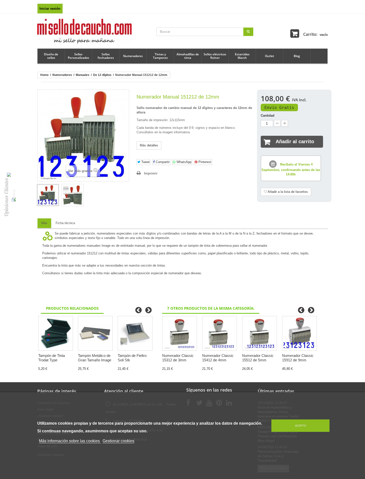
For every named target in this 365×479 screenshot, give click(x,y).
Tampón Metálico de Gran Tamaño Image (94, 357)
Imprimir (150, 173)
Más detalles (149, 145)
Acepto (300, 425)
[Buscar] (248, 32)
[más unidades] (284, 123)
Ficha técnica (65, 223)
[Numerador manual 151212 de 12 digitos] (48, 195)
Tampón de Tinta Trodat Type (51, 357)
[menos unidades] (277, 123)
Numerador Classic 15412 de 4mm (218, 357)
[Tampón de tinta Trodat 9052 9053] (55, 333)
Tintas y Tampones (160, 56)
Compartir (162, 162)
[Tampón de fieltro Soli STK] (135, 333)
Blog (297, 56)
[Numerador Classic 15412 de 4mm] (219, 333)
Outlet (269, 56)
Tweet (145, 162)
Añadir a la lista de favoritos (287, 192)
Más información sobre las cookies (70, 441)
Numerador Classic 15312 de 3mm (178, 357)
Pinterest (204, 162)
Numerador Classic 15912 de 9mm (298, 357)
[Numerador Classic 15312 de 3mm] (179, 333)
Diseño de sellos (51, 56)
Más (44, 223)
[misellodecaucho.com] (84, 31)
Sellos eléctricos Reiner (215, 56)
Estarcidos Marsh (242, 56)
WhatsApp (183, 162)
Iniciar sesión (49, 8)
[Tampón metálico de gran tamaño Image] (95, 333)
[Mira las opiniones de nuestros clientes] (13, 196)
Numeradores (133, 56)
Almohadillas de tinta (188, 56)
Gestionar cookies (118, 441)
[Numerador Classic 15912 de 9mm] (299, 333)
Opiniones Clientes (6, 197)
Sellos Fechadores (106, 56)
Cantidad (267, 115)
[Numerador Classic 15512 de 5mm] (259, 333)
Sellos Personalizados (78, 56)
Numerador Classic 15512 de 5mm (258, 357)
